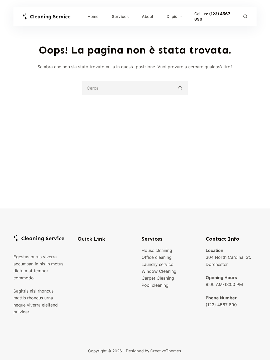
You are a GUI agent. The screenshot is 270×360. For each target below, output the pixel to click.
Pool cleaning (155, 285)
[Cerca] (245, 16)
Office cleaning (157, 257)
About (147, 16)
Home (93, 16)
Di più (172, 16)
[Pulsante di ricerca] (180, 88)
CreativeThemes (165, 350)
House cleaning (157, 250)
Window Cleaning (159, 271)
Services (120, 16)
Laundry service (157, 264)
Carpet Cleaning (158, 278)
